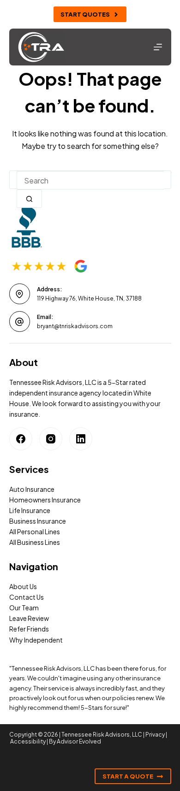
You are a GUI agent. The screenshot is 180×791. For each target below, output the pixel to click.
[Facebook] (20, 438)
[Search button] (29, 198)
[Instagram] (50, 438)
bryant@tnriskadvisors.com (75, 326)
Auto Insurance (31, 489)
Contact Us (26, 597)
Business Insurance (37, 521)
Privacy (155, 734)
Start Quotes (85, 14)
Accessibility (28, 741)
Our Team (24, 607)
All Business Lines (34, 542)
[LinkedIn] (80, 438)
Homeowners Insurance (45, 500)
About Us (23, 586)
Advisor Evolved (79, 741)
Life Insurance (29, 510)
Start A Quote (127, 776)
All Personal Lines (34, 531)
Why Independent (36, 640)
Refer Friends (29, 629)
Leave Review (29, 618)
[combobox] (90, 180)
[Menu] (158, 47)
